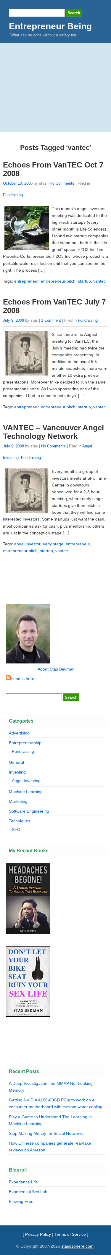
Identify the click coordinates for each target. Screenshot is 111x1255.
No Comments (62, 183)
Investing (17, 772)
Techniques (19, 821)
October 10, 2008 (18, 183)
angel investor (27, 544)
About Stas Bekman (56, 669)
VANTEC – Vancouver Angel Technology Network (53, 431)
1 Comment (51, 320)
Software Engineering (29, 811)
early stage (53, 544)
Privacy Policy (38, 1234)
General (16, 762)
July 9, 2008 (13, 320)
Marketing (18, 801)
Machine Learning (26, 791)
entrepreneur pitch (58, 281)
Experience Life (23, 1182)
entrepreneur (26, 281)
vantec (99, 281)
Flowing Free (21, 1201)
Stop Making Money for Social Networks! (47, 1133)
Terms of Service (70, 1234)
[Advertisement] (55, 87)
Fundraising (13, 195)
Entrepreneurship (25, 742)
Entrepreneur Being (50, 26)
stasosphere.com (77, 1246)
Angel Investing (26, 780)
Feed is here (22, 678)
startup (84, 281)
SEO (16, 829)
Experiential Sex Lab (28, 1191)
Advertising (19, 733)
